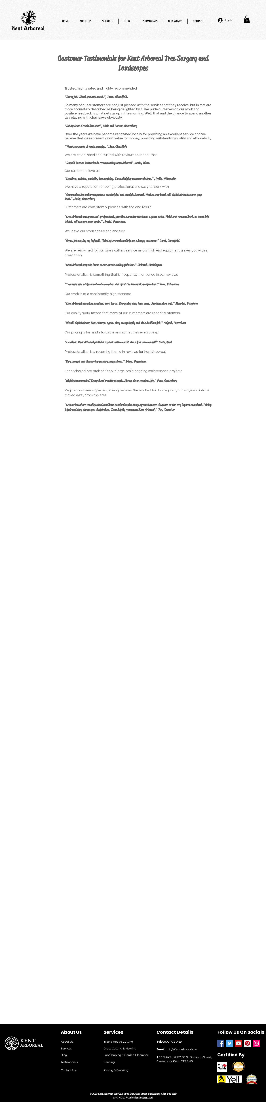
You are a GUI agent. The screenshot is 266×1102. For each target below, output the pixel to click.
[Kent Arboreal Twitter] (229, 1043)
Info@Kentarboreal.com (182, 1049)
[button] (247, 19)
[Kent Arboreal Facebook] (220, 1043)
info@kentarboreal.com (140, 1097)
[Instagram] (256, 1043)
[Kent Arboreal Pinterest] (247, 1043)
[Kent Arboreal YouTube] (238, 1043)
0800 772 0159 (172, 1041)
